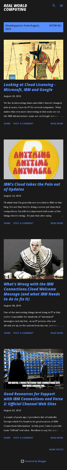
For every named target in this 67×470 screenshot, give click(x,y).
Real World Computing (15, 7)
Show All (55, 25)
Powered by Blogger (35, 461)
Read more (57, 123)
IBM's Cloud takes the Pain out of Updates (32, 187)
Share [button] (7, 123)
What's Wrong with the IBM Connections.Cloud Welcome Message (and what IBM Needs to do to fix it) (32, 291)
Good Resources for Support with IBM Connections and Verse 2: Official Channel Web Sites (33, 398)
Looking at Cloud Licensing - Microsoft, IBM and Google (29, 87)
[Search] (54, 6)
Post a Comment (23, 123)
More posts (56, 449)
